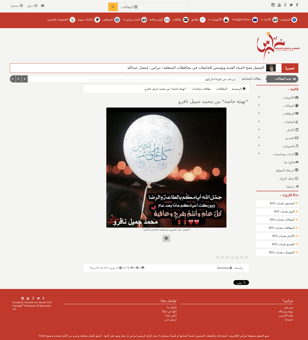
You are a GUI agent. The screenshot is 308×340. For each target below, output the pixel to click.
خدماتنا (289, 319)
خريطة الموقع (285, 170)
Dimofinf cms (31, 302)
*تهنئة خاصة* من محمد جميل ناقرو (165, 88)
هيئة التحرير (286, 315)
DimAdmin (223, 267)
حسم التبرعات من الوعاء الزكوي (210, 79)
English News (242, 19)
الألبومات (216, 19)
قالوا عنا (289, 162)
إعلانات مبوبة (86, 19)
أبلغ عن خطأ (169, 311)
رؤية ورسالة (286, 311)
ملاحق (195, 19)
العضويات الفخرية (58, 19)
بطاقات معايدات (201, 88)
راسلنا (291, 186)
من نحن (288, 307)
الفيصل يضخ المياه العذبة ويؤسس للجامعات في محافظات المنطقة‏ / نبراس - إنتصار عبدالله (196, 68)
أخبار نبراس (133, 19)
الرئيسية (286, 19)
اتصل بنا (171, 307)
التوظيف (108, 19)
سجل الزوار (287, 178)
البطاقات (221, 88)
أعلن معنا (170, 315)
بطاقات (177, 19)
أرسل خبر (170, 319)
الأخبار (267, 19)
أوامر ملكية (156, 19)
